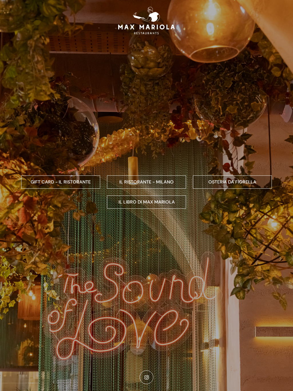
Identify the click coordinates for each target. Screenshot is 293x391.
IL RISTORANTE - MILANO (146, 182)
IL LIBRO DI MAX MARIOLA (146, 202)
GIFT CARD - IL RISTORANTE (61, 182)
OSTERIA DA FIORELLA (232, 182)
